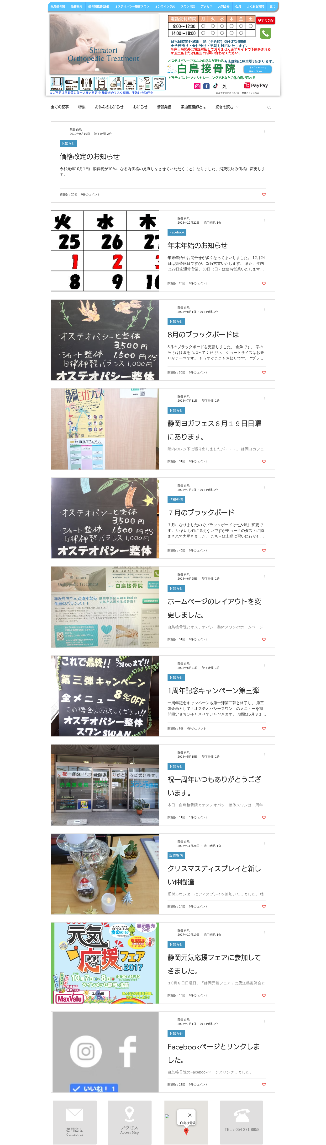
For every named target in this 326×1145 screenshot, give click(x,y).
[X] (224, 86)
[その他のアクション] (265, 132)
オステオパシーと (258, 67)
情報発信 (164, 107)
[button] (269, 107)
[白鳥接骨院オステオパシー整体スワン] (206, 86)
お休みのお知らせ (109, 107)
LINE (198, 53)
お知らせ (140, 107)
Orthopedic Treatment (103, 57)
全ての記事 (60, 107)
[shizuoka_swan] (197, 86)
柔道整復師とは (193, 107)
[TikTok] (215, 86)
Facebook (176, 232)
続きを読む (224, 107)
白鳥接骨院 (207, 69)
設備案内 (176, 855)
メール (179, 53)
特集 (81, 107)
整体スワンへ (255, 71)
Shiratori (103, 49)
